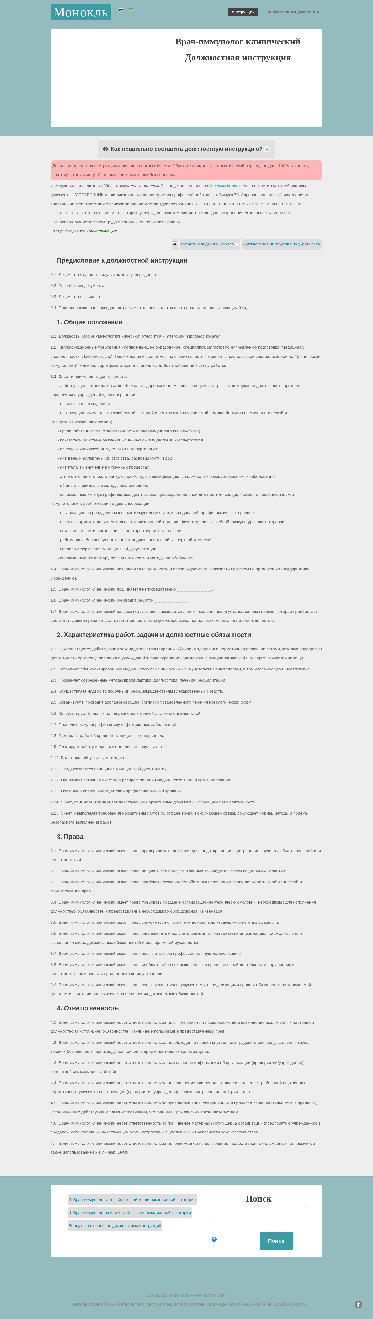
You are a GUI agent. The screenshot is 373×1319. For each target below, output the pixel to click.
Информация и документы (293, 12)
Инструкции (243, 12)
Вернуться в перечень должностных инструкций (115, 1225)
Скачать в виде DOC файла (208, 244)
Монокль (80, 12)
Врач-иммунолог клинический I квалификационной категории (132, 1212)
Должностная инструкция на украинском (282, 244)
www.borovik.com (233, 185)
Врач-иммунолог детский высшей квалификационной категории (134, 1199)
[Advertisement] (186, 93)
